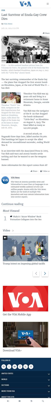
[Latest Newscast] (8, 401)
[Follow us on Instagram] (20, 366)
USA (3, 10)
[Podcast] (31, 366)
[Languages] (31, 401)
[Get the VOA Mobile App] (25, 298)
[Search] (42, 401)
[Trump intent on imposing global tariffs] (25, 248)
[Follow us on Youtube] (14, 366)
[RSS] (25, 366)
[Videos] (19, 401)
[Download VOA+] (25, 334)
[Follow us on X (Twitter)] (9, 366)
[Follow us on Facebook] (3, 366)
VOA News (8, 24)
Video (6, 230)
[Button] (46, 33)
